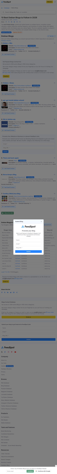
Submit (28, 251)
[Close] (41, 221)
